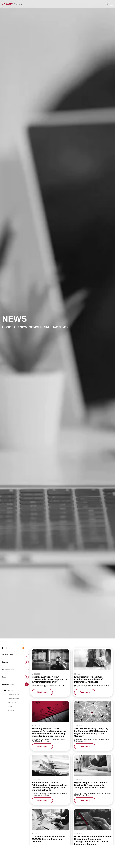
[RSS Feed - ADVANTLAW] (23, 648)
